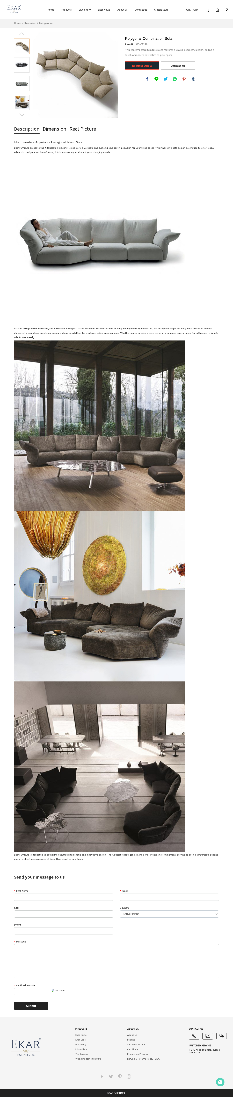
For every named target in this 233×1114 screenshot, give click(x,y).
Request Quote (142, 66)
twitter (165, 78)
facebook (147, 78)
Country (124, 908)
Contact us (141, 10)
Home (50, 10)
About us (122, 10)
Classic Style (161, 10)
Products (66, 10)
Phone (17, 925)
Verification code (24, 985)
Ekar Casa (80, 1040)
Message (20, 941)
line (156, 78)
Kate (220, 1082)
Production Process (137, 1054)
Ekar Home (81, 1035)
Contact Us (178, 66)
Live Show (85, 10)
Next (22, 115)
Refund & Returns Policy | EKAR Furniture (144, 1059)
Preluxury (80, 1044)
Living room (46, 23)
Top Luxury (81, 1054)
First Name (21, 891)
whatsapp (174, 78)
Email (124, 891)
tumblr (193, 78)
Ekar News (104, 10)
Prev (22, 33)
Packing (131, 1040)
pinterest (184, 78)
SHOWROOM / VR (136, 1044)
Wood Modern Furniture (88, 1059)
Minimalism (30, 23)
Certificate (132, 1049)
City (16, 908)
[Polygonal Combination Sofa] (75, 75)
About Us (132, 1035)
